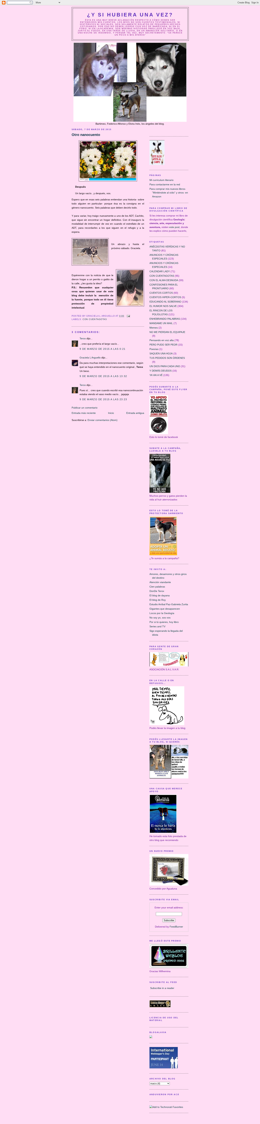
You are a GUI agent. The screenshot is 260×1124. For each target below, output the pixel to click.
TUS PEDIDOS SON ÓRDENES (167, 357)
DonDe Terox (156, 591)
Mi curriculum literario (161, 180)
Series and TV (157, 626)
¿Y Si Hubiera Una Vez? (130, 15)
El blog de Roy (157, 599)
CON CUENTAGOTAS (95, 319)
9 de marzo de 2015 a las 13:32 (103, 376)
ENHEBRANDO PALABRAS (164, 318)
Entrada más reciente (84, 413)
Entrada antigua (135, 413)
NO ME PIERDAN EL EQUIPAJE (167, 332)
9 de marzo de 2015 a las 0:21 (102, 348)
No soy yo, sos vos (160, 617)
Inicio (111, 413)
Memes (153, 327)
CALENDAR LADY (159, 271)
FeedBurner (176, 926)
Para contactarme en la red (164, 184)
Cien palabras (157, 586)
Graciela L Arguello (90, 357)
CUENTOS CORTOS (161, 292)
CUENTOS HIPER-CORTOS (165, 297)
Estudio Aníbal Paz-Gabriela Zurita (168, 604)
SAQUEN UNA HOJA (161, 353)
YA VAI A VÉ (156, 375)
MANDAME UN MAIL (161, 323)
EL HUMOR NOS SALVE (163, 306)
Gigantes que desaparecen (164, 608)
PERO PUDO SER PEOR (163, 344)
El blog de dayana (159, 595)
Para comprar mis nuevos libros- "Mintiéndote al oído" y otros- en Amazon (168, 192)
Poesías (153, 349)
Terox (83, 338)
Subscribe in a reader (162, 988)
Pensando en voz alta (161, 340)
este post (174, 227)
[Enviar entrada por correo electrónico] (128, 316)
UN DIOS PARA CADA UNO (164, 366)
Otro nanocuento (86, 135)
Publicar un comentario (84, 407)
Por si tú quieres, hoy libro (164, 622)
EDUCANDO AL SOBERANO (165, 301)
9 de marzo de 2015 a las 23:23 (103, 399)
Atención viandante (160, 582)
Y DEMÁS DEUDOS (160, 370)
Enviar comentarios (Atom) (102, 420)
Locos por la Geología (161, 613)
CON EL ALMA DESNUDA (163, 280)
